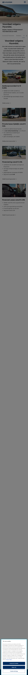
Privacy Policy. (9, 659)
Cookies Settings (14, 671)
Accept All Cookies (14, 663)
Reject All (14, 667)
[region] (14, 657)
